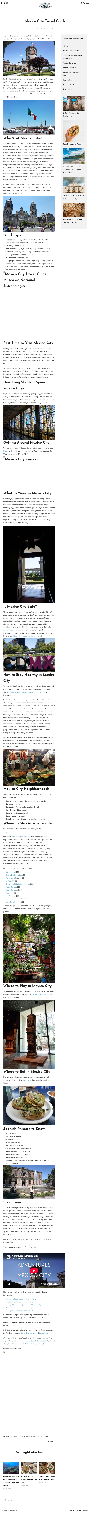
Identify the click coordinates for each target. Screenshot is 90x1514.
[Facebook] (4, 1500)
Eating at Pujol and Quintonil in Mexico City (23, 1305)
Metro (6, 451)
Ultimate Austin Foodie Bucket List (72, 57)
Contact (78, 1510)
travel (27, 1436)
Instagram (13, 1341)
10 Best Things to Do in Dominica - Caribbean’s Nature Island (72, 170)
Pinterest (38, 1341)
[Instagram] (7, 3)
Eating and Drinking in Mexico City (19, 1311)
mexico (9, 1436)
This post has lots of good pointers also (26, 692)
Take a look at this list (40, 994)
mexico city (18, 1436)
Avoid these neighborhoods (14, 630)
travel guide (37, 1436)
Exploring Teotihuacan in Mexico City (20, 1299)
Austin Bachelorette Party (71, 73)
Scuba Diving (68, 84)
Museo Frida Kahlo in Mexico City (19, 1302)
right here (26, 1080)
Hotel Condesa (11, 890)
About (65, 46)
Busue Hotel (10, 872)
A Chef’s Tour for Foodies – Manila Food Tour (29, 1479)
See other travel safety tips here (27, 636)
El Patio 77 (9, 881)
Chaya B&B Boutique (14, 875)
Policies (85, 1510)
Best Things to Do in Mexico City (18, 1308)
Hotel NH (9, 893)
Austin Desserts (69, 68)
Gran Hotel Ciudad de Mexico (17, 884)
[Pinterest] (4, 3)
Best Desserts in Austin (72, 144)
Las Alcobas (10, 896)
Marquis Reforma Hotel (15, 899)
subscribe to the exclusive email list (29, 1344)
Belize (23, 1333)
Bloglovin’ (50, 1341)
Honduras (30, 1333)
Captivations (68, 80)
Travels (45, 17)
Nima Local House (12, 902)
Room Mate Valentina (21, 837)
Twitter (30, 1341)
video (45, 1436)
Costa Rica (43, 1333)
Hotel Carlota (11, 887)
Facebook (22, 1341)
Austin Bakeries (69, 63)
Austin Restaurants (71, 51)
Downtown (10, 878)
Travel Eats (67, 89)
